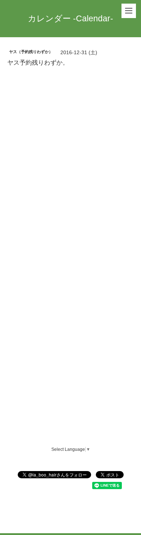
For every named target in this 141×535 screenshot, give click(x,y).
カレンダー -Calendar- (70, 18)
